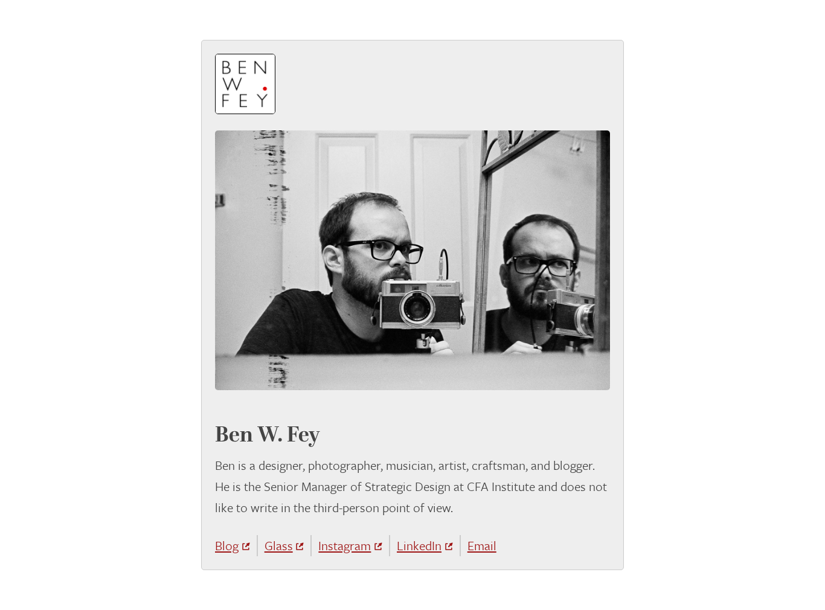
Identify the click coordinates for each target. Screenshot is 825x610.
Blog (227, 545)
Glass (279, 545)
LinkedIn (419, 545)
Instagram (344, 545)
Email (481, 545)
